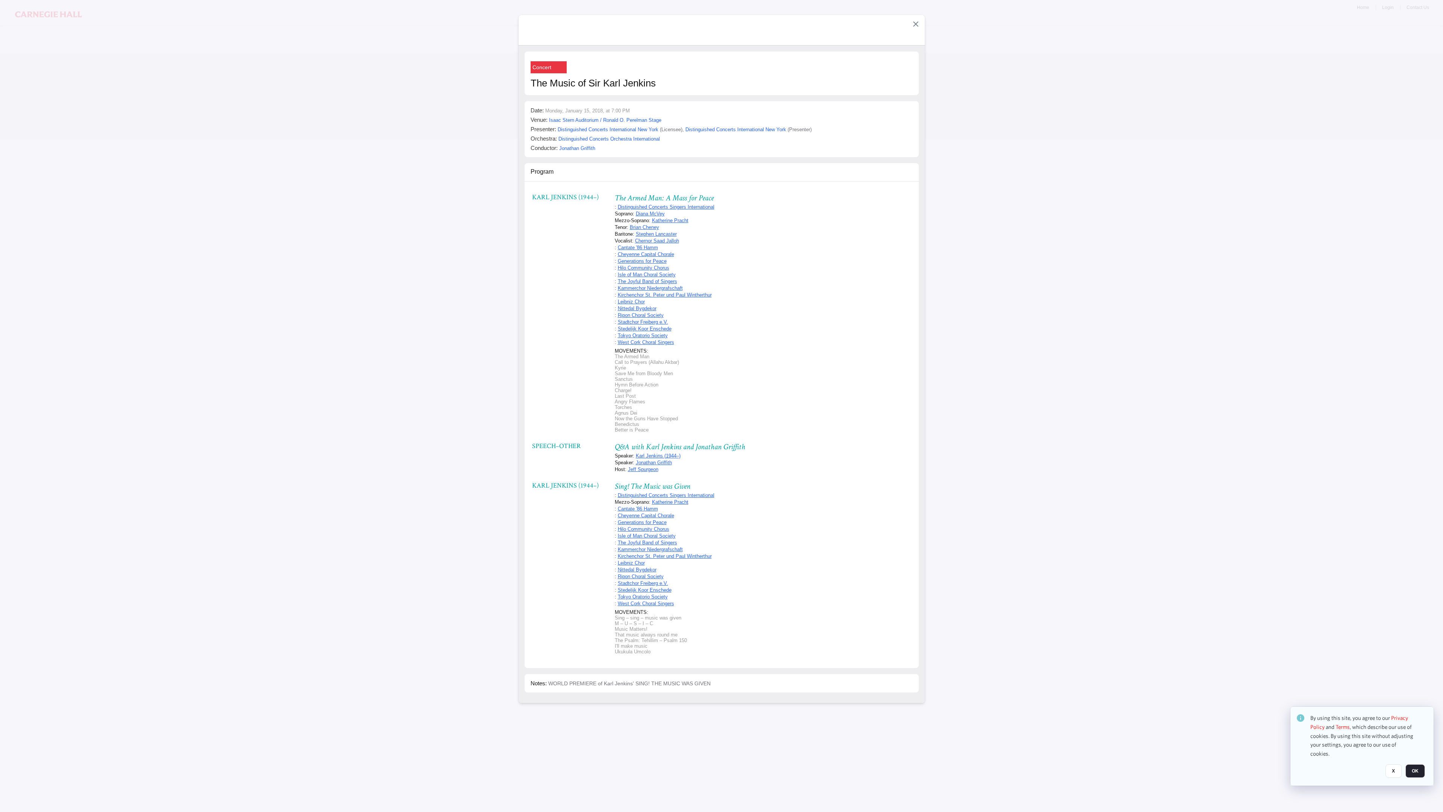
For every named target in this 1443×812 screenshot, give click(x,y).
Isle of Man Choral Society (647, 274)
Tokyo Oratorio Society (643, 335)
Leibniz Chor (631, 301)
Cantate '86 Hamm (638, 247)
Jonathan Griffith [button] (577, 148)
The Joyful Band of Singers (647, 281)
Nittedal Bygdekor (637, 308)
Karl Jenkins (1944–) (658, 456)
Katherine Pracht (670, 220)
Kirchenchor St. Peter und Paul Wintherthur (665, 295)
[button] (915, 24)
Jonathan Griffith (654, 462)
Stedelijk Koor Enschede (645, 329)
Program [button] (542, 171)
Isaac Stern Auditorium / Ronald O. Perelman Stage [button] (605, 120)
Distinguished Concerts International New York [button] (608, 129)
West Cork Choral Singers (646, 342)
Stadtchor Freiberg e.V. (643, 322)
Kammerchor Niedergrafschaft (650, 288)
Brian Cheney (644, 227)
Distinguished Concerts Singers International (666, 207)
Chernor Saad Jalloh (657, 241)
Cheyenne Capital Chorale (646, 254)
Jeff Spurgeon (643, 469)
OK (1415, 771)
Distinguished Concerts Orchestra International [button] (609, 139)
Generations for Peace (642, 261)
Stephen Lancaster (656, 234)
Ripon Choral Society (641, 315)
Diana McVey (650, 214)
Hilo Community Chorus (643, 268)
